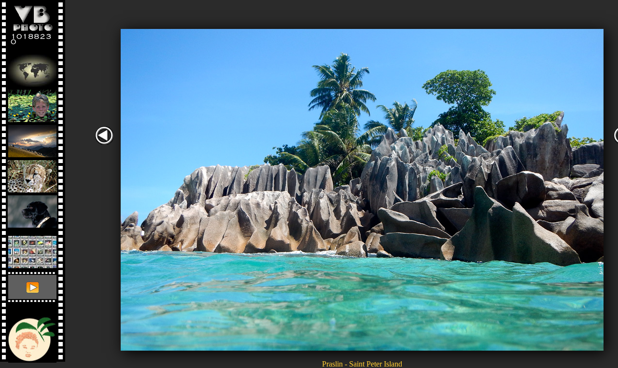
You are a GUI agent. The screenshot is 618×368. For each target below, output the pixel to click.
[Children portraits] (32, 103)
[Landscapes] (32, 139)
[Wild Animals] (32, 174)
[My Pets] (32, 209)
